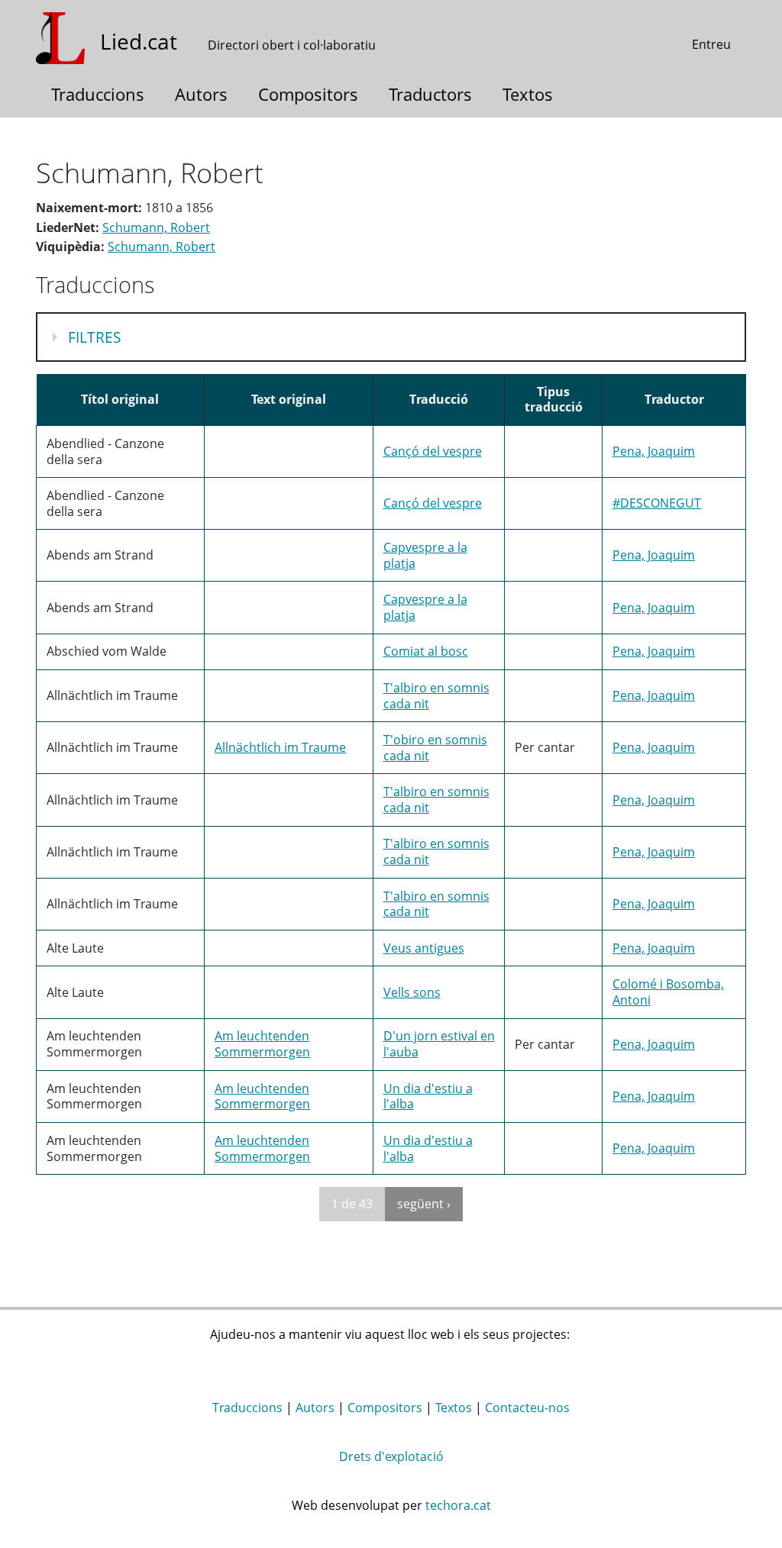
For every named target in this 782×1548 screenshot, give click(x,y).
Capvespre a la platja (425, 555)
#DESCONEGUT (656, 503)
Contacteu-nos (527, 1407)
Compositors (308, 93)
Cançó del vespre (432, 451)
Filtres (97, 337)
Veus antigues (423, 948)
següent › (424, 1203)
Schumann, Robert (156, 227)
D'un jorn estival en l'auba (439, 1043)
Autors (201, 93)
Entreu (711, 44)
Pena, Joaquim (653, 451)
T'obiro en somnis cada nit (435, 747)
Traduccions (97, 93)
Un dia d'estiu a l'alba (428, 1096)
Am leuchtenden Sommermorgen (262, 1043)
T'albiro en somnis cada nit (436, 695)
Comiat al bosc (425, 651)
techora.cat (458, 1505)
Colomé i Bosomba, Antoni (668, 992)
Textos (527, 93)
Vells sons (412, 992)
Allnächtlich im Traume (280, 747)
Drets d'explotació (391, 1456)
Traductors (430, 93)
